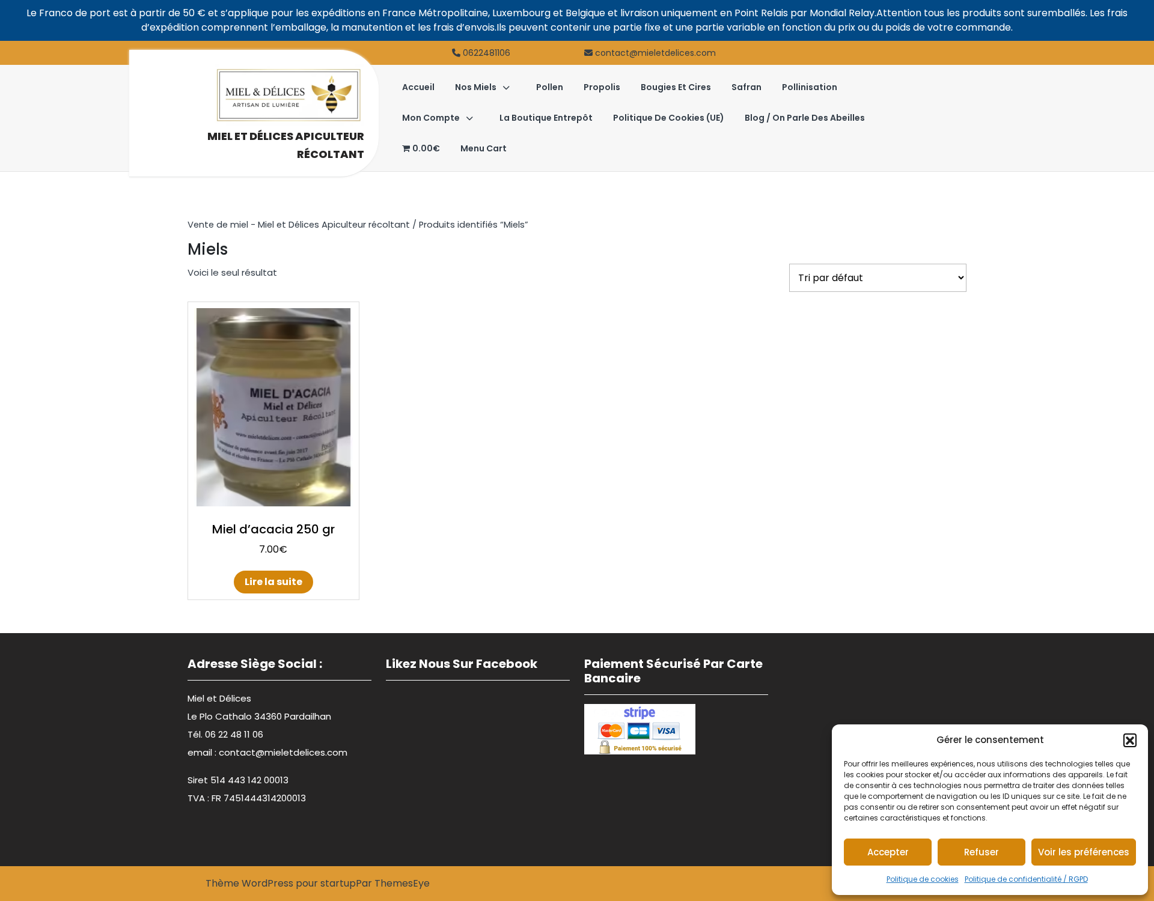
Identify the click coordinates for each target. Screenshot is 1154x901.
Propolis (602, 87)
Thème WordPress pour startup (281, 883)
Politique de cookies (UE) (668, 118)
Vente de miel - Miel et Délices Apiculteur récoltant (299, 225)
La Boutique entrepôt (546, 118)
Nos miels (475, 87)
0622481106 (486, 53)
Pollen (549, 87)
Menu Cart (483, 148)
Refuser (981, 852)
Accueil (418, 87)
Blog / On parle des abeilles (805, 118)
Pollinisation (809, 87)
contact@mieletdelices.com (655, 53)
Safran (746, 87)
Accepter (888, 852)
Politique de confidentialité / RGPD (1026, 879)
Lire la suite (273, 582)
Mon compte (431, 118)
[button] (1130, 740)
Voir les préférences (1083, 852)
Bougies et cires (676, 87)
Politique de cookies (923, 879)
